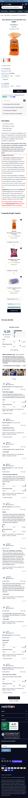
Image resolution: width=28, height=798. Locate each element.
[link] (14, 29)
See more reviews (14, 697)
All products (7, 15)
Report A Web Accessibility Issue (12, 738)
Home (2, 15)
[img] (4, 60)
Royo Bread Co (14, 24)
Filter (15, 379)
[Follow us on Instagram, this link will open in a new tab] (5, 761)
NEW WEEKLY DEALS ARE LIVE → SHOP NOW (14, 1)
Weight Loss (12, 11)
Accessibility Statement (20, 777)
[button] (22, 4)
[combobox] (12, 7)
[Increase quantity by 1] (10, 91)
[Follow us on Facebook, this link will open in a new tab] (2, 761)
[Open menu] (2, 4)
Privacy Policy (4, 777)
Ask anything (14, 350)
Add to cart (20, 91)
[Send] (24, 100)
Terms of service (11, 777)
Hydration (20, 11)
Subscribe (6, 750)
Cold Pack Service (13, 161)
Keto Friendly (4, 11)
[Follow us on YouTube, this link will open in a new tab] (10, 761)
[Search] (25, 7)
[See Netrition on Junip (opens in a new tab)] (17, 700)
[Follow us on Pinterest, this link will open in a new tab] (7, 761)
